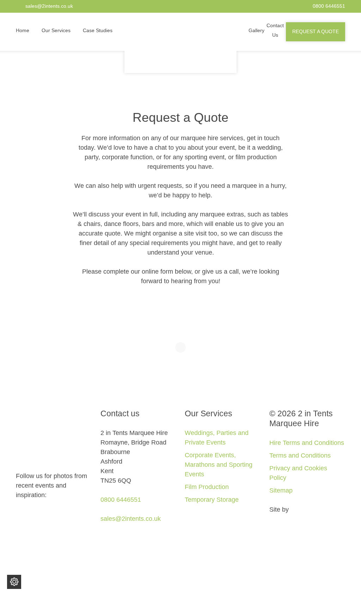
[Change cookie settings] (14, 582)
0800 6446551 (329, 6)
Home (22, 30)
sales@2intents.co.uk (49, 6)
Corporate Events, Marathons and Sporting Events (218, 465)
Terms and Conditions (300, 455)
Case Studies (97, 30)
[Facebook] (18, 514)
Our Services (56, 30)
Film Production (207, 486)
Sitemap (281, 490)
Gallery (256, 30)
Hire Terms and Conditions (306, 442)
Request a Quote (315, 31)
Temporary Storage (212, 499)
